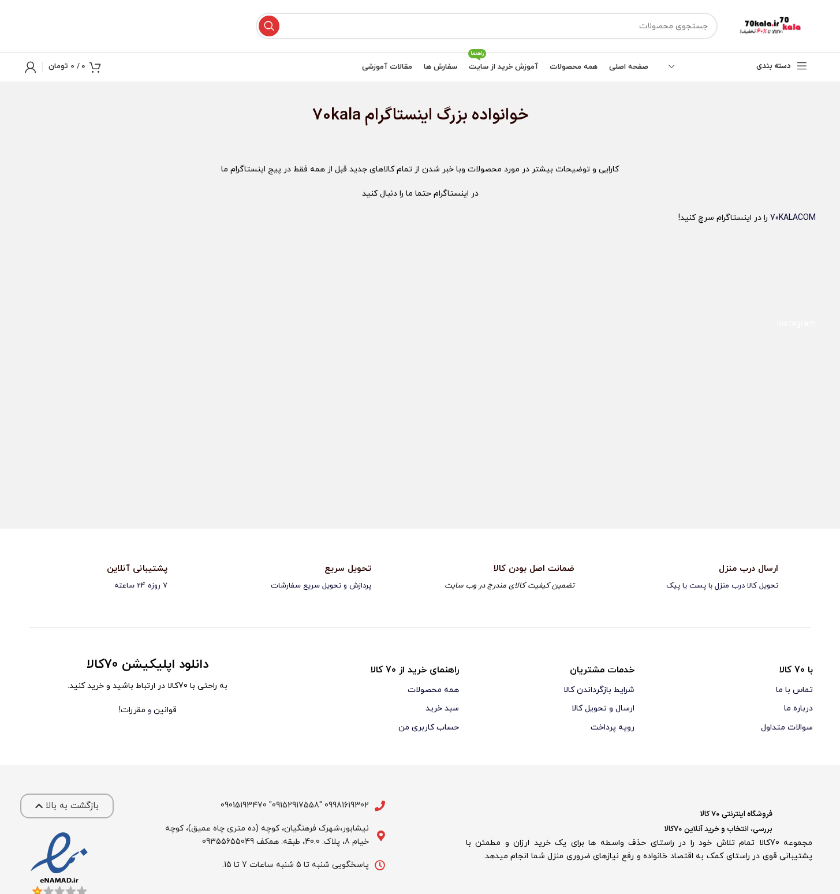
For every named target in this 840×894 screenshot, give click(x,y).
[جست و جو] (269, 26)
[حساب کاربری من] (30, 66)
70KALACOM (793, 218)
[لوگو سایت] (772, 26)
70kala (336, 115)
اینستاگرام (398, 115)
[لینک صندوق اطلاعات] (725, 578)
